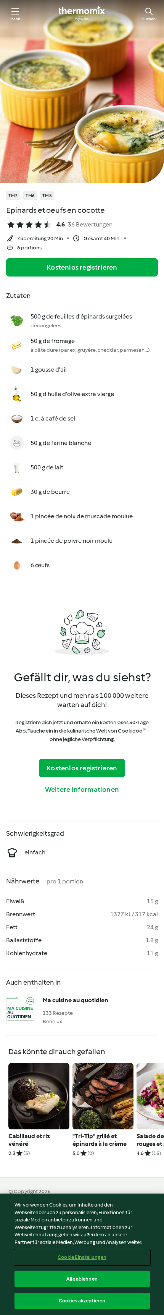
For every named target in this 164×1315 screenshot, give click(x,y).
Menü (15, 18)
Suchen (149, 18)
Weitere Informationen (82, 789)
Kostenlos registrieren (82, 267)
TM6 (30, 195)
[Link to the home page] (82, 13)
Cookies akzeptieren (82, 1301)
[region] (82, 1254)
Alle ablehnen (82, 1279)
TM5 (47, 195)
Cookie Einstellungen (82, 1257)
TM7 (13, 195)
